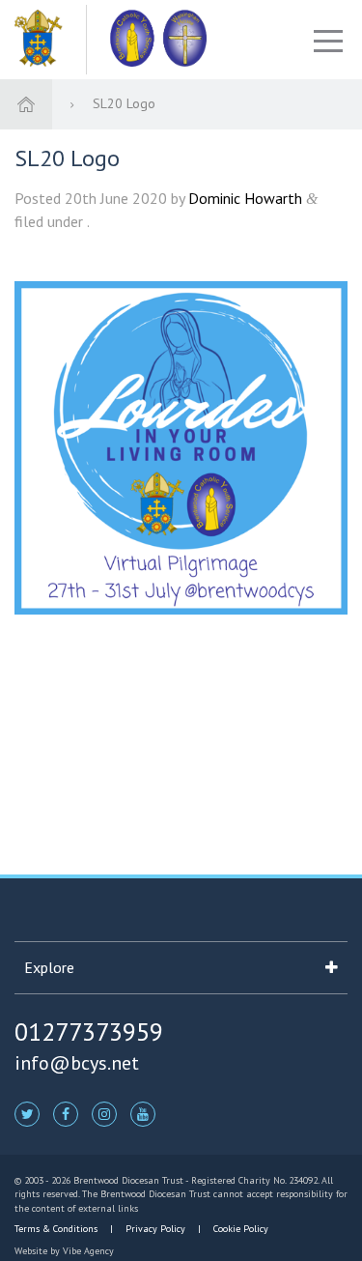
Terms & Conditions (57, 1228)
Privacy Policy (155, 1228)
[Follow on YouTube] (142, 1113)
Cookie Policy (239, 1228)
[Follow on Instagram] (104, 1113)
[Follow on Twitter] (27, 1113)
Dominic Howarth (245, 198)
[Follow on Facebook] (65, 1113)
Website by (64, 1251)
